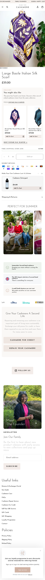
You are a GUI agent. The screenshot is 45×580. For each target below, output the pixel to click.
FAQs (4, 497)
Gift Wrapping (6, 516)
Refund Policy (6, 543)
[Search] (7, 7)
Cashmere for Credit (9, 505)
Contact (4, 523)
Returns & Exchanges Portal (11, 486)
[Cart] (42, 7)
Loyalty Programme (8, 520)
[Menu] (2, 6)
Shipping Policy (7, 539)
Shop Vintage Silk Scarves (14, 142)
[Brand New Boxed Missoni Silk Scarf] (15, 117)
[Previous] (38, 173)
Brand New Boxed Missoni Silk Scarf (15, 129)
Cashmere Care (7, 493)
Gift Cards (5, 512)
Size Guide (5, 490)
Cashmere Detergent (20, 178)
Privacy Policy (6, 536)
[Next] (42, 173)
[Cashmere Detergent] (7, 183)
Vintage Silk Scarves (16, 102)
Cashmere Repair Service (10, 501)
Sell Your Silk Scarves (9, 508)
